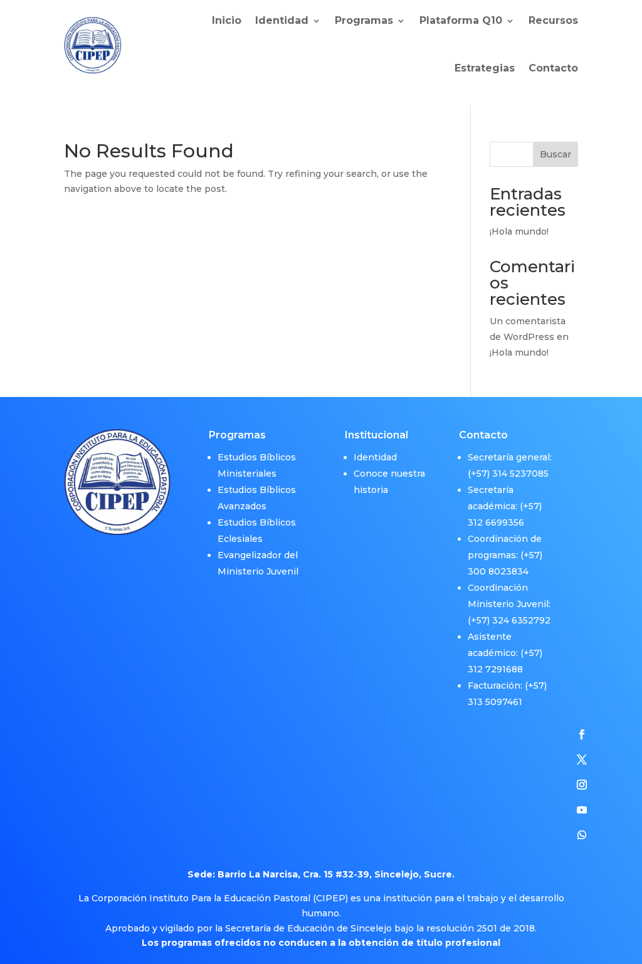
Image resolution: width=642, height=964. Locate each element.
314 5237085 (520, 473)
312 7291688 (495, 669)
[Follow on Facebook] (582, 734)
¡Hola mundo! (519, 231)
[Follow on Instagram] (582, 785)
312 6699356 (496, 522)
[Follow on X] (582, 759)
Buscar (555, 154)
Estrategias (485, 68)
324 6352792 (521, 620)
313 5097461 (495, 701)
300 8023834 (498, 571)
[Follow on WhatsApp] (582, 835)
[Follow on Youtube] (582, 810)
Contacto (553, 68)
